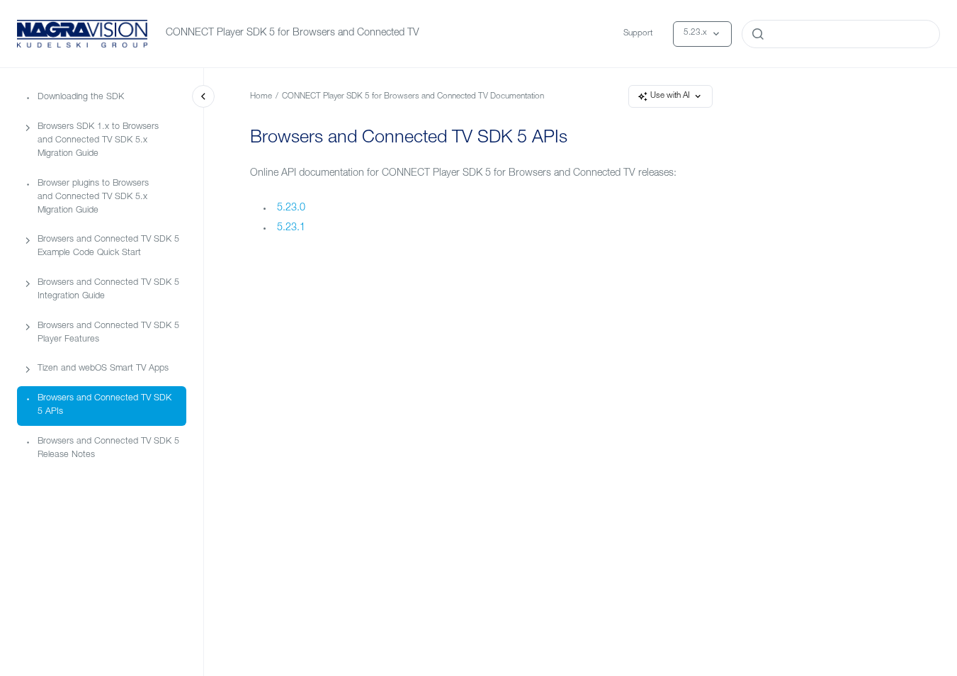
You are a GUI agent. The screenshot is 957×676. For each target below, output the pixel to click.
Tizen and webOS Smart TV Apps (103, 368)
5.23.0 (291, 208)
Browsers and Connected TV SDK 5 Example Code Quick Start (108, 246)
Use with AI (670, 96)
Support (637, 34)
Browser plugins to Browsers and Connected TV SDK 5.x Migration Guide (93, 197)
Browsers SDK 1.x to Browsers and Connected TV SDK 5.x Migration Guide (98, 141)
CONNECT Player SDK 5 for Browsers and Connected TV (292, 33)
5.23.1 (291, 228)
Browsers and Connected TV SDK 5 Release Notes (108, 448)
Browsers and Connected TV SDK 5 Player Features (108, 333)
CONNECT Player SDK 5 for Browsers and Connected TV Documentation (413, 97)
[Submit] (758, 34)
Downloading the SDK (81, 97)
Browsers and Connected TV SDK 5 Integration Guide (108, 289)
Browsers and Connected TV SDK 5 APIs (104, 405)
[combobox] (840, 34)
